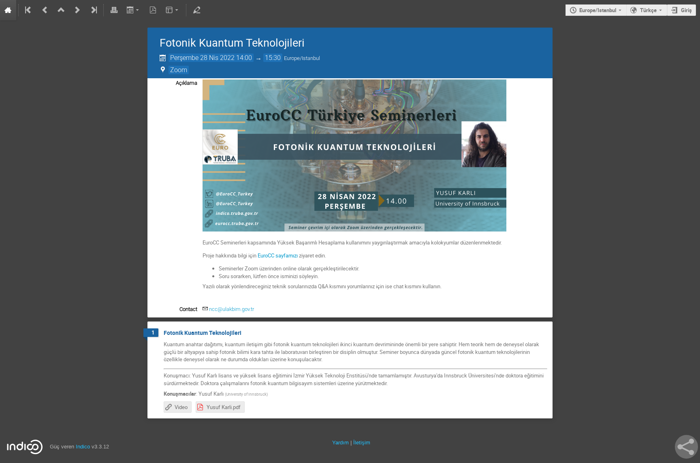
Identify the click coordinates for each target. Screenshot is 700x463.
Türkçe (648, 10)
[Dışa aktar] (133, 10)
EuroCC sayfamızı (278, 255)
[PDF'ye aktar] (153, 10)
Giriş (686, 10)
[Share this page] (686, 447)
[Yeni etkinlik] (77, 10)
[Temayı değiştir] (172, 10)
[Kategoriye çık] (61, 10)
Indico (83, 446)
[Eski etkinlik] (45, 10)
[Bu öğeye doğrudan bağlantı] (247, 333)
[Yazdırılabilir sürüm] (114, 10)
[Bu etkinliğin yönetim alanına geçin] (196, 10)
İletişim (361, 442)
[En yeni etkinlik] (93, 10)
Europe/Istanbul (597, 10)
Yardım (340, 442)
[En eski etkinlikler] (29, 10)
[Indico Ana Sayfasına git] (8, 10)
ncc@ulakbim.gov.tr (231, 309)
